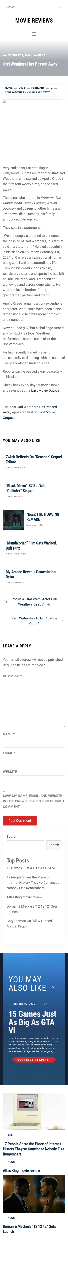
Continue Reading (33, 1059)
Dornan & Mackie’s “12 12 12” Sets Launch (32, 909)
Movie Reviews (34, 20)
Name (9, 734)
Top (44, 1003)
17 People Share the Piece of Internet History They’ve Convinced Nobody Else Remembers (33, 882)
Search (12, 836)
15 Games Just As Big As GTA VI (31, 868)
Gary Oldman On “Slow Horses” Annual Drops (30, 923)
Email (9, 753)
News (41, 55)
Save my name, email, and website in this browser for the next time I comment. (33, 801)
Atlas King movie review (24, 897)
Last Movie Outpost (45, 390)
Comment (12, 676)
